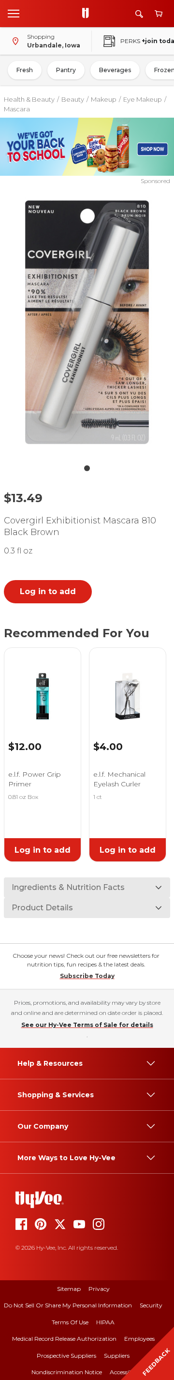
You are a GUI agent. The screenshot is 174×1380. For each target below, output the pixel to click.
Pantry (66, 70)
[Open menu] (13, 13)
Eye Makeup (142, 99)
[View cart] (158, 14)
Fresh (24, 70)
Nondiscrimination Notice (66, 1372)
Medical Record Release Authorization (64, 1338)
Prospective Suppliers (66, 1355)
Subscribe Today (87, 976)
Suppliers (117, 1355)
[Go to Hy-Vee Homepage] (88, 13)
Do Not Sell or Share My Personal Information (68, 1305)
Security (151, 1305)
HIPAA (105, 1322)
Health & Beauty (29, 99)
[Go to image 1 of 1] (87, 468)
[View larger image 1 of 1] (87, 322)
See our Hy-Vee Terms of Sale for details (87, 1024)
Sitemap (69, 1288)
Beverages (115, 70)
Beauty (72, 99)
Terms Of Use (70, 1322)
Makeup (103, 99)
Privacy (99, 1288)
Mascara (17, 109)
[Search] (139, 13)
